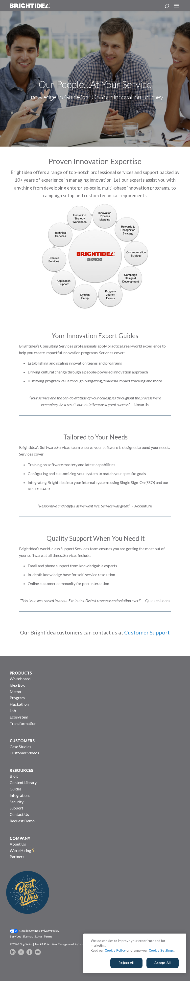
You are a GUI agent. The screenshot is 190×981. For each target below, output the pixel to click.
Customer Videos (24, 752)
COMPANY (20, 838)
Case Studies (20, 746)
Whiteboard (20, 678)
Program (17, 697)
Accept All (162, 963)
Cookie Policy (115, 950)
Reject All (126, 963)
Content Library (23, 782)
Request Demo (22, 820)
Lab (13, 710)
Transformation (23, 723)
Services (15, 936)
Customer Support (147, 632)
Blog (14, 776)
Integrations (20, 795)
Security (17, 801)
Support (16, 808)
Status (38, 936)
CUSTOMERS (22, 740)
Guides (16, 788)
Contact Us (19, 814)
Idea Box (17, 685)
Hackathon (19, 704)
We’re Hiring (20, 850)
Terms (48, 936)
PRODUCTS (21, 673)
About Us (18, 844)
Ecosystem (19, 717)
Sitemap (28, 936)
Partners (17, 856)
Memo (15, 691)
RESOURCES (21, 770)
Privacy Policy (50, 931)
